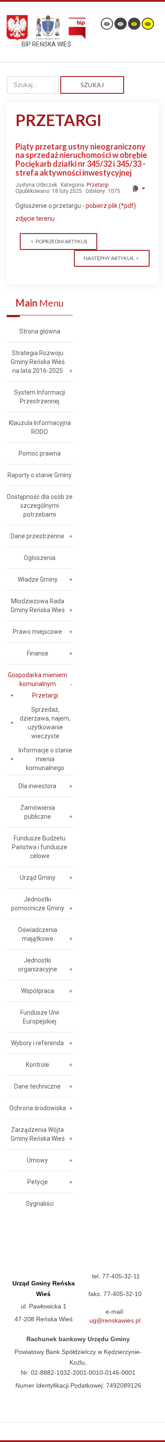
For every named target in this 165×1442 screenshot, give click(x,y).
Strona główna (39, 331)
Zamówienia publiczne (37, 812)
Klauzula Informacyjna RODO (40, 427)
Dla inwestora (37, 786)
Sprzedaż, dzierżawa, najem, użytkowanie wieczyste (45, 723)
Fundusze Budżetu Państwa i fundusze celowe (39, 847)
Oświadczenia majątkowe (37, 934)
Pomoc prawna (39, 453)
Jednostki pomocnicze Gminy (37, 904)
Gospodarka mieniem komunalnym (37, 679)
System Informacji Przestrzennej (39, 397)
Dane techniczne (37, 1086)
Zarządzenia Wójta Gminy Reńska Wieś (38, 1134)
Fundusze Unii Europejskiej (39, 1017)
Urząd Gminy (37, 877)
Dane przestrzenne (37, 536)
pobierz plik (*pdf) (110, 205)
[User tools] (138, 188)
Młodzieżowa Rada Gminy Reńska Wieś (38, 606)
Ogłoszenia (39, 557)
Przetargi (98, 185)
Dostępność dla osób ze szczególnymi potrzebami (40, 505)
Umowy (37, 1160)
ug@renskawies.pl (114, 1320)
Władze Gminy (38, 579)
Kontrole (37, 1064)
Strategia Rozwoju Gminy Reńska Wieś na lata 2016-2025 (38, 361)
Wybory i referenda (37, 1043)
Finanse (37, 653)
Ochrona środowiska (37, 1108)
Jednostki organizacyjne (37, 965)
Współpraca (37, 990)
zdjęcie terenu (35, 218)
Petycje (37, 1181)
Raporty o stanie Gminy (39, 475)
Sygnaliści (40, 1203)
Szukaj (92, 84)
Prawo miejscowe (37, 631)
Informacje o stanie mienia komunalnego (45, 759)
